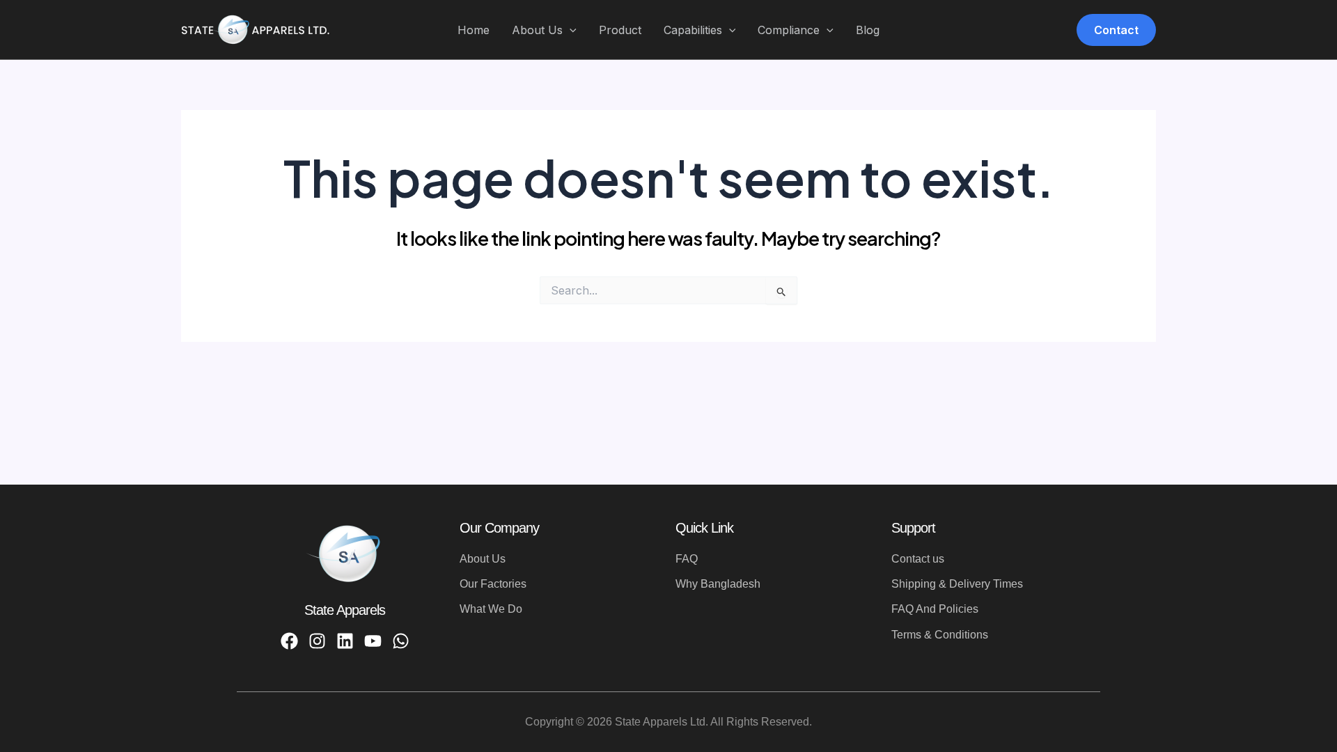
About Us (537, 30)
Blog (867, 30)
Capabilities (693, 30)
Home (474, 30)
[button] (1116, 30)
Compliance (789, 30)
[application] (570, 31)
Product (620, 30)
